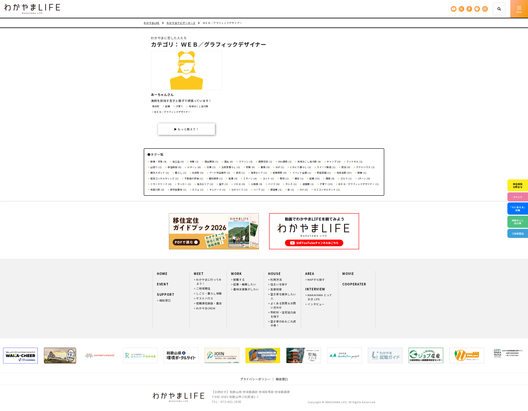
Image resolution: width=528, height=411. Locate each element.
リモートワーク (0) (160, 184)
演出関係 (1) (211, 161)
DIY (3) (304, 189)
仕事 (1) (211, 167)
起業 (167, 106)
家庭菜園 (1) (324, 172)
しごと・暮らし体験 (209, 293)
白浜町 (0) (197, 172)
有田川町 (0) (157, 189)
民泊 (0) (345, 167)
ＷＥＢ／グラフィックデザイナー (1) (358, 184)
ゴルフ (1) (346, 178)
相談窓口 (165, 300)
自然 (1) (240, 172)
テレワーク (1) (217, 189)
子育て (179, 106)
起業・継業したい (244, 284)
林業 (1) (194, 161)
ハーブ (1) (259, 189)
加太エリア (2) (205, 184)
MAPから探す (316, 279)
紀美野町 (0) (280, 172)
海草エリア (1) (259, 172)
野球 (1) (284, 178)
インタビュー (316, 304)
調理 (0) (330, 178)
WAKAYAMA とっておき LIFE (320, 297)
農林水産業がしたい (246, 289)
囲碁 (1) (362, 172)
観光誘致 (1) (216, 178)
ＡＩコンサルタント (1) (327, 189)
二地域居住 (203, 288)
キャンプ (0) (334, 161)
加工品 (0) (178, 161)
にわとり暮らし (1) (300, 167)
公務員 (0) (256, 184)
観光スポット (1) (159, 172)
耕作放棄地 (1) (178, 189)
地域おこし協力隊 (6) (309, 161)
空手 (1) (223, 184)
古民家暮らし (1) (231, 167)
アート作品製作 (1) (219, 172)
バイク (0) (273, 184)
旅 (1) (291, 189)
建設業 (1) (276, 189)
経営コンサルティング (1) (164, 178)
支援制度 (276, 289)
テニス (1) (291, 184)
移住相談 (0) (175, 167)
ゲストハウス (204, 298)
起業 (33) (314, 178)
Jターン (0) (364, 178)
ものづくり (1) (239, 189)
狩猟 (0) (250, 167)
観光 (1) (299, 178)
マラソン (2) (246, 161)
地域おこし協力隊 (198, 106)
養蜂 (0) (265, 167)
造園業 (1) (308, 184)
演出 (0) (228, 161)
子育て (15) (326, 184)
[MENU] (519, 9)
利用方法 (276, 279)
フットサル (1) (354, 161)
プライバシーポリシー (255, 379)
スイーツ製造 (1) (326, 167)
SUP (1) (280, 167)
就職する (239, 279)
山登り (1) (156, 167)
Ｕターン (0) (194, 167)
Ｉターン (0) (250, 178)
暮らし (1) (180, 172)
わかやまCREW (205, 308)
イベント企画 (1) (301, 172)
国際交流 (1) (265, 161)
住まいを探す (279, 284)
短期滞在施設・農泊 (209, 303)
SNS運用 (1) (285, 161)
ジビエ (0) (239, 184)
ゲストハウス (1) (365, 167)
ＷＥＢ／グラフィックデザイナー (172, 111)
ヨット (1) (268, 178)
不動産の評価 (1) (193, 178)
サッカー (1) (184, 184)
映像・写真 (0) (158, 161)
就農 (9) (233, 178)
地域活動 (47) (344, 172)
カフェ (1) (197, 189)
